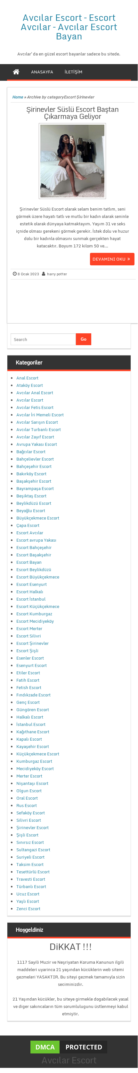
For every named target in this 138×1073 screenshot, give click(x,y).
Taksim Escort (30, 864)
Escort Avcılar (29, 532)
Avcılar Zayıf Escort (35, 436)
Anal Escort (27, 377)
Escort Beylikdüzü (33, 569)
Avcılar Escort (29, 399)
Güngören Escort (32, 709)
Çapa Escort (27, 525)
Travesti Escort (30, 879)
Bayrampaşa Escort (35, 488)
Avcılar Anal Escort (34, 392)
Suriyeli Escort (30, 857)
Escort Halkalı (29, 591)
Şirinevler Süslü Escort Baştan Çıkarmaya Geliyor (72, 113)
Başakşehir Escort (33, 481)
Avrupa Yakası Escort (36, 444)
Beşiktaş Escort (31, 495)
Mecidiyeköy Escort (35, 768)
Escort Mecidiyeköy (35, 621)
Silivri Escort (28, 820)
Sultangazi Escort (33, 849)
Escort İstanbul (30, 599)
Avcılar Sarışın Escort (37, 422)
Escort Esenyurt (31, 584)
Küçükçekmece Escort (37, 753)
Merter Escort (29, 775)
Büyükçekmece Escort (37, 517)
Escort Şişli (27, 650)
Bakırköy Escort (31, 473)
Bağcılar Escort (30, 451)
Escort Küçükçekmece (37, 606)
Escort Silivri (28, 635)
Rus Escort (26, 805)
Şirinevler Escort (32, 827)
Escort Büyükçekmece (37, 576)
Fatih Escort (27, 680)
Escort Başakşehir (33, 554)
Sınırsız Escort (30, 842)
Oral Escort (27, 798)
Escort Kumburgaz (34, 613)
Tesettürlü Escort (33, 871)
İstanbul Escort (30, 724)
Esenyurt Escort (31, 665)
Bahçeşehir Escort (34, 466)
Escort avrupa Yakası (36, 540)
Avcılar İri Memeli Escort (40, 414)
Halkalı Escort (29, 716)
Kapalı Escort (29, 739)
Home (17, 97)
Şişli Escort (27, 834)
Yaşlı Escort (27, 901)
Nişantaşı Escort (32, 783)
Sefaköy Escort (30, 812)
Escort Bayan (29, 562)
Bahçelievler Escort (35, 458)
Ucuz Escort (27, 893)
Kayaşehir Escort (32, 746)
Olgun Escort (29, 790)
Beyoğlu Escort (30, 510)
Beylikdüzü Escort (33, 503)
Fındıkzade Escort (33, 694)
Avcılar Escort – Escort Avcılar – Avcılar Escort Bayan (68, 26)
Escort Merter (29, 628)
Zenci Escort (28, 908)
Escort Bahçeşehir (34, 547)
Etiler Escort (28, 672)
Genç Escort (28, 702)
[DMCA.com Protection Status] (69, 1046)
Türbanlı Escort (31, 886)
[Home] (16, 71)
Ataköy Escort (29, 385)
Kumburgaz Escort (34, 761)
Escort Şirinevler (32, 643)
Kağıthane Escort (32, 731)
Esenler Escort (30, 657)
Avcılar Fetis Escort (34, 407)
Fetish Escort (28, 687)
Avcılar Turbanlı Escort (38, 429)
